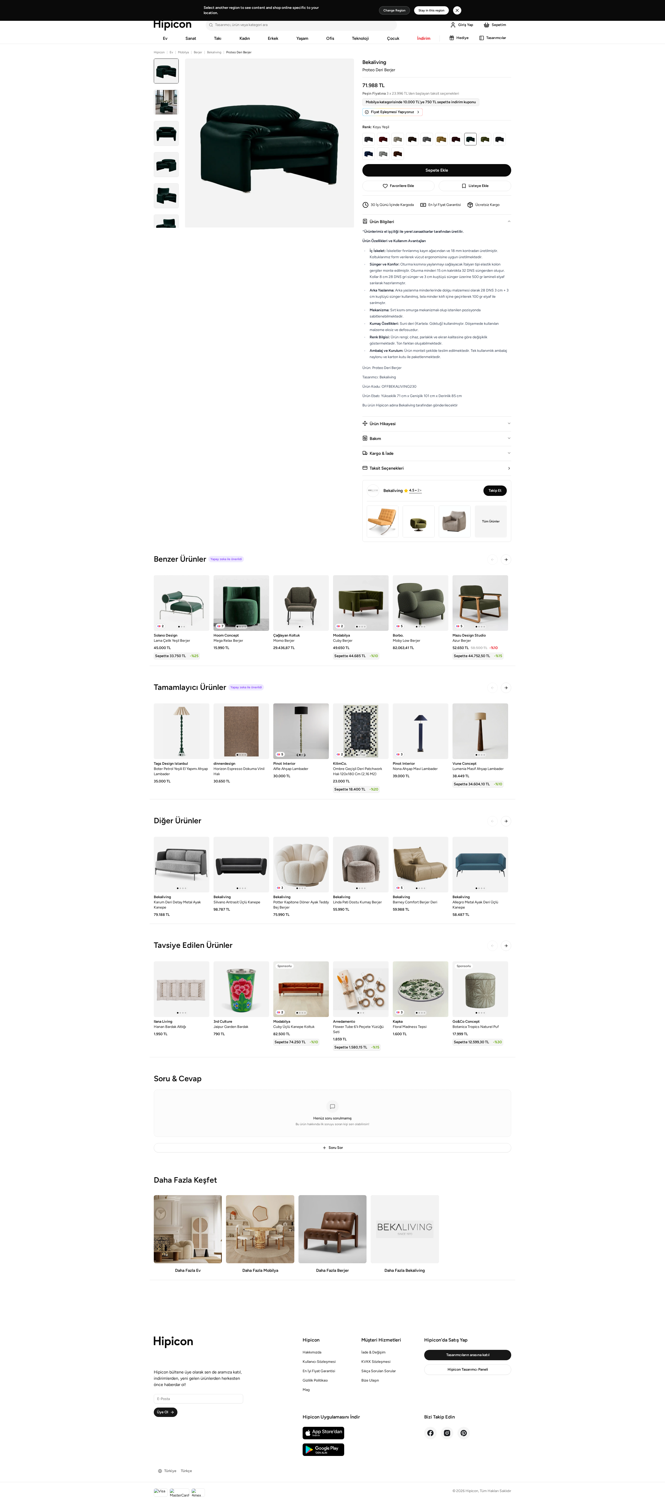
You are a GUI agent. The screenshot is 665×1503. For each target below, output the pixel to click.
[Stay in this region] (457, 10)
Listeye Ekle (479, 186)
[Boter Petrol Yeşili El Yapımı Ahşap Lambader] (181, 731)
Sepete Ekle (436, 170)
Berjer (198, 52)
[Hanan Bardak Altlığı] (181, 989)
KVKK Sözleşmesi (375, 1361)
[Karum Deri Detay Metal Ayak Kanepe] (181, 864)
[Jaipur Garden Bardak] (241, 989)
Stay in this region (431, 10)
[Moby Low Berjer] (420, 603)
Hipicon (159, 52)
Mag (306, 1390)
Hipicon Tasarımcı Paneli (468, 1369)
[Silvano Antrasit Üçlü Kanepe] (241, 864)
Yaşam (302, 38)
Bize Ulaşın (370, 1380)
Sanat (190, 38)
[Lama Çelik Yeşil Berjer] (181, 603)
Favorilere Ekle (402, 186)
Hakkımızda (312, 1352)
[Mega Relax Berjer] (241, 603)
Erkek (273, 38)
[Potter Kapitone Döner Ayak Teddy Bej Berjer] (301, 864)
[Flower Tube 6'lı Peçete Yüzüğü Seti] (361, 989)
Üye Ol (162, 1412)
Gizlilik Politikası (315, 1380)
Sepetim (499, 25)
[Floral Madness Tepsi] (420, 989)
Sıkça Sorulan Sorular (378, 1371)
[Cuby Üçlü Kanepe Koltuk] (301, 989)
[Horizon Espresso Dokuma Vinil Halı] (241, 731)
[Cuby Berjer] (361, 603)
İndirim (423, 38)
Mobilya (183, 52)
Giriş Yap (465, 25)
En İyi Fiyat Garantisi (319, 1371)
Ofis (330, 38)
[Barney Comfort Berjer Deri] (420, 864)
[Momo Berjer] (301, 603)
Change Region (394, 10)
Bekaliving (214, 52)
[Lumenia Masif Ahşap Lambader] (480, 731)
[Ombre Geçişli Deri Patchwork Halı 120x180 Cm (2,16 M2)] (361, 731)
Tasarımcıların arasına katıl (467, 1355)
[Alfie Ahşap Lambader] (301, 731)
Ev (165, 38)
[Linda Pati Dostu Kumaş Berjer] (361, 864)
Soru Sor (336, 1147)
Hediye (462, 38)
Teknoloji (360, 38)
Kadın (245, 38)
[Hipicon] (172, 25)
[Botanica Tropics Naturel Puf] (480, 989)
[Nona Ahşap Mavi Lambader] (420, 731)
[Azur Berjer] (480, 603)
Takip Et (495, 490)
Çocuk (393, 38)
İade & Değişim (373, 1352)
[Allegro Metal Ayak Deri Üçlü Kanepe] (480, 864)
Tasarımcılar (496, 38)
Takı (217, 38)
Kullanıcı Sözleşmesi (319, 1361)
